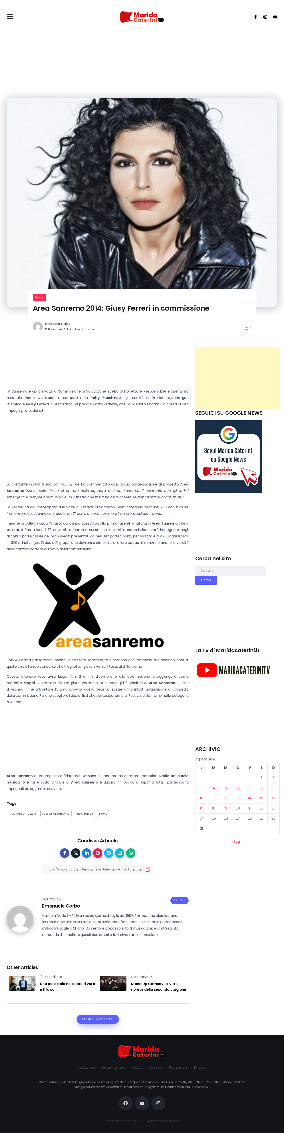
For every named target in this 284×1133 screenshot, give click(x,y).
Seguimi (179, 900)
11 (214, 798)
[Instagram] (263, 17)
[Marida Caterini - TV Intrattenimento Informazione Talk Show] (142, 16)
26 (226, 818)
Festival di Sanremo (56, 813)
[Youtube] (273, 17)
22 (262, 808)
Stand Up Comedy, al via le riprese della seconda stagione (158, 986)
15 (261, 798)
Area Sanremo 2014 (22, 813)
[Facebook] (254, 17)
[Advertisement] (237, 378)
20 (238, 808)
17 (201, 808)
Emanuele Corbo (57, 324)
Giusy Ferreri (84, 813)
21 (249, 808)
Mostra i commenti (97, 1019)
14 (250, 798)
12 (225, 798)
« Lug (236, 841)
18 (213, 808)
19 (225, 808)
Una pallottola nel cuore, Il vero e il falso (67, 986)
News (39, 297)
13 (237, 798)
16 (273, 798)
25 (214, 818)
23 (274, 808)
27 (238, 818)
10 (201, 798)
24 (201, 818)
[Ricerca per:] (230, 570)
